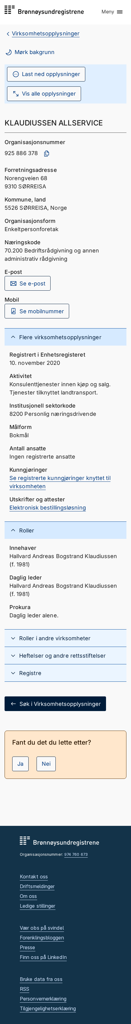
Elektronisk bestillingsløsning (47, 507)
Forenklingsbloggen (42, 938)
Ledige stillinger (37, 906)
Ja (20, 764)
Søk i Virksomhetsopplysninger (60, 704)
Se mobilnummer (41, 311)
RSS (24, 989)
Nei (46, 764)
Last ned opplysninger (51, 74)
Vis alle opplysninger (49, 93)
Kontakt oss (34, 876)
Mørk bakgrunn (35, 52)
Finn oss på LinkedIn (43, 957)
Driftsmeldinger (37, 886)
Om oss (28, 896)
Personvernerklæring (43, 999)
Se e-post (32, 283)
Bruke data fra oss (41, 979)
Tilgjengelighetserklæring (48, 1008)
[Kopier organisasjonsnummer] (46, 153)
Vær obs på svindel (42, 928)
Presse (27, 947)
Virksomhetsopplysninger (46, 33)
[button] (112, 12)
